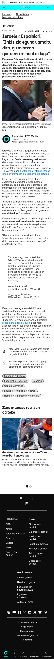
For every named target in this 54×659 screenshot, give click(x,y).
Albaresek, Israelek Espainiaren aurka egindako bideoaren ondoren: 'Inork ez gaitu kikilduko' (29, 351)
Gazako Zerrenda (13, 385)
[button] (51, 433)
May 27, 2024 (31, 297)
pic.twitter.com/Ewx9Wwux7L (24, 289)
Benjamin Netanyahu (28, 395)
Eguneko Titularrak (14, 390)
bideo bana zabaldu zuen (16, 322)
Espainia (37, 380)
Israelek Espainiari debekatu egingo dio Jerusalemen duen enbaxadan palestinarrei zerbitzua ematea (28, 364)
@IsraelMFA (14, 260)
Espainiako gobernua (15, 380)
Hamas (8, 395)
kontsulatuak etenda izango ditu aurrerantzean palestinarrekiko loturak (26, 172)
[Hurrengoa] (48, 2)
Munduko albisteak (14, 376)
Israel (33, 390)
